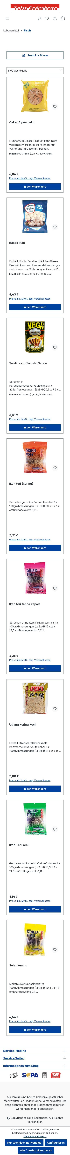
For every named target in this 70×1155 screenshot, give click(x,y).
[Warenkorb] (63, 18)
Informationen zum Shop (21, 1065)
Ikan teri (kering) (21, 483)
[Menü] (7, 18)
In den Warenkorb (35, 186)
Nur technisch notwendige (24, 1142)
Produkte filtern (37, 55)
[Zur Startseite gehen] (35, 8)
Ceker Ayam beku (22, 122)
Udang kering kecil (22, 724)
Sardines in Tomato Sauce (28, 363)
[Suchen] (39, 18)
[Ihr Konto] (55, 18)
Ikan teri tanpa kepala (25, 604)
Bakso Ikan (17, 242)
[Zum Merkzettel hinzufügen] (55, 106)
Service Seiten (13, 1058)
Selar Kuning (18, 965)
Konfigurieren (56, 1142)
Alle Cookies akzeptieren (36, 1150)
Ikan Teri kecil (19, 845)
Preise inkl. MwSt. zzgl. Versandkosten (29, 178)
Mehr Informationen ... (35, 1136)
